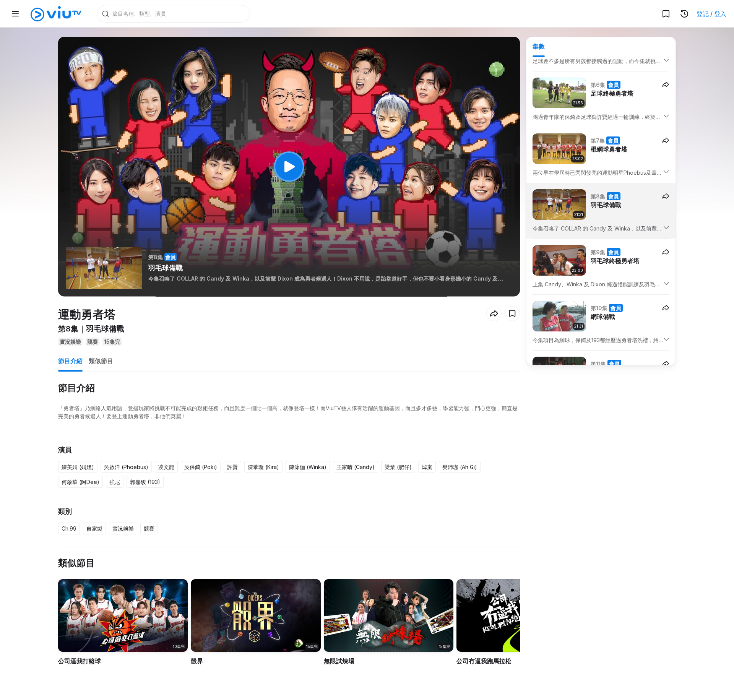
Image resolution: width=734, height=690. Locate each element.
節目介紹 (70, 361)
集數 (539, 46)
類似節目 (101, 361)
